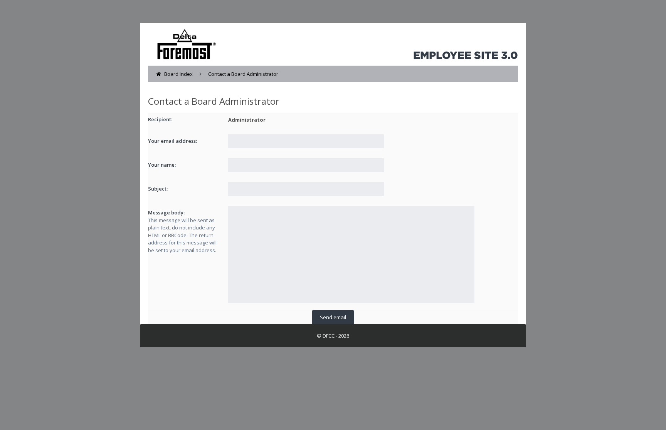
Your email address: (172, 140)
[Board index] (182, 42)
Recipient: (160, 119)
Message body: (166, 212)
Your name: (162, 164)
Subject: (158, 188)
